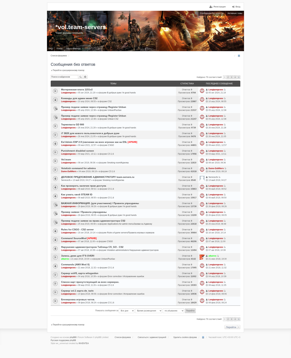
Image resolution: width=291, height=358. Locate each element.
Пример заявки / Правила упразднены (84, 212)
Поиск (80, 77)
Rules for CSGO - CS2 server (77, 229)
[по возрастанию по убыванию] (173, 310)
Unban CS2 (113, 119)
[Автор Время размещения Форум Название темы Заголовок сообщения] (148, 310)
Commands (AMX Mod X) (75, 264)
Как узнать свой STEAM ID (76, 194)
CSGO (111, 145)
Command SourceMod (74, 238)
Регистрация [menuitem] (220, 7)
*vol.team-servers (80, 27)
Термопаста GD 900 (72, 124)
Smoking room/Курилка (118, 163)
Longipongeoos (68, 93)
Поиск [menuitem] (59, 48)
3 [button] (231, 77)
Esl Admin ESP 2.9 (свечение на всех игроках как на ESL (94, 142)
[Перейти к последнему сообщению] (224, 89)
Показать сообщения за (107, 310)
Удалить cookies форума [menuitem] (185, 337)
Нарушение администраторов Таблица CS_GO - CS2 (92, 247)
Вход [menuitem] (238, 7)
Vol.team (66, 159)
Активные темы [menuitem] (235, 13)
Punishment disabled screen (77, 150)
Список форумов (123, 337)
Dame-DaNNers (68, 171)
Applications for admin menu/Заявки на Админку (129, 224)
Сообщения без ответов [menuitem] (211, 13)
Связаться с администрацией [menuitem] (152, 337)
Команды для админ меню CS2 (79, 98)
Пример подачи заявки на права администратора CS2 (93, 220)
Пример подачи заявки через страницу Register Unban (93, 107)
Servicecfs (66, 180)
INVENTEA (84, 343)
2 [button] (228, 77)
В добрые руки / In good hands (121, 93)
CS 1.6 (111, 154)
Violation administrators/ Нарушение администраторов (132, 250)
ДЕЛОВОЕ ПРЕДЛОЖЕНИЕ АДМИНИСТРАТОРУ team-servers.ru (97, 177)
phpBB (73, 337)
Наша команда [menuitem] (73, 48)
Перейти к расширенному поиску (68, 70)
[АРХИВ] (132, 142)
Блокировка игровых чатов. (78, 299)
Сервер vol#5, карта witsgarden (79, 273)
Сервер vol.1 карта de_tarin (77, 290)
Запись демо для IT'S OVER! (77, 255)
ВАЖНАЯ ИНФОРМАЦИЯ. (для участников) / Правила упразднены (100, 203)
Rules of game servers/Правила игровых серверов (130, 232)
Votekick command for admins (78, 168)
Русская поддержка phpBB (63, 340)
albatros (65, 259)
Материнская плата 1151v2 (77, 89)
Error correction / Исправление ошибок (126, 276)
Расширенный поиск (85, 77)
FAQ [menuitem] (51, 48)
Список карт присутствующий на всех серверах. (90, 282)
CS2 (110, 101)
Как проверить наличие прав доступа (83, 185)
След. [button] (238, 77)
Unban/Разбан (114, 110)
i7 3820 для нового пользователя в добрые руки (90, 133)
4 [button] (235, 77)
